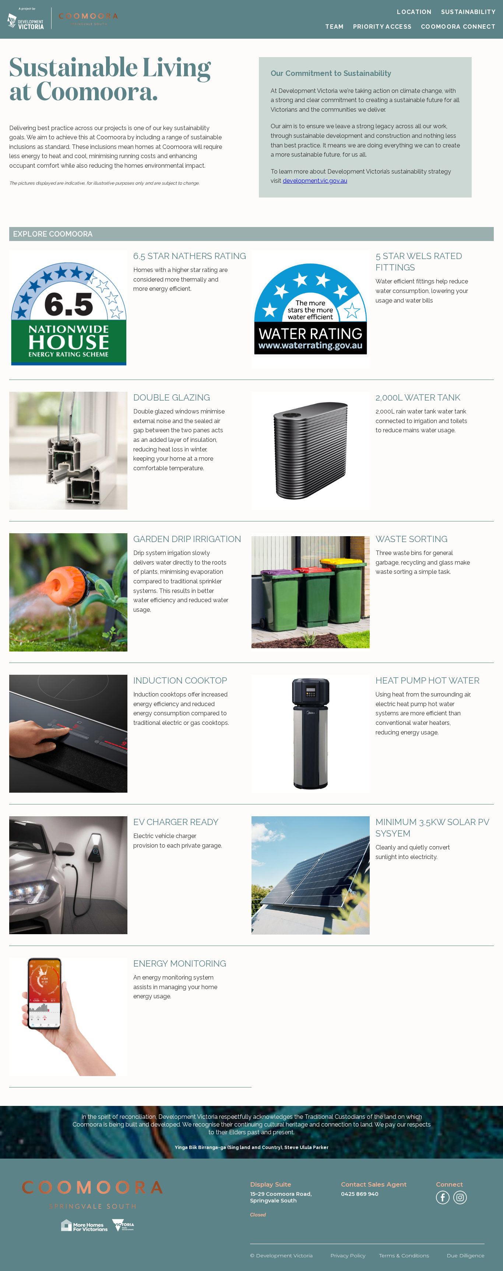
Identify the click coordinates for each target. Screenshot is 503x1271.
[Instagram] (460, 1197)
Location (414, 11)
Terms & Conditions (404, 1255)
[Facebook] (443, 1197)
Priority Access (382, 26)
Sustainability (468, 11)
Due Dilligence (466, 1255)
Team (334, 26)
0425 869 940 (360, 1194)
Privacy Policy (347, 1255)
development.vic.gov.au (315, 180)
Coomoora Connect (458, 26)
